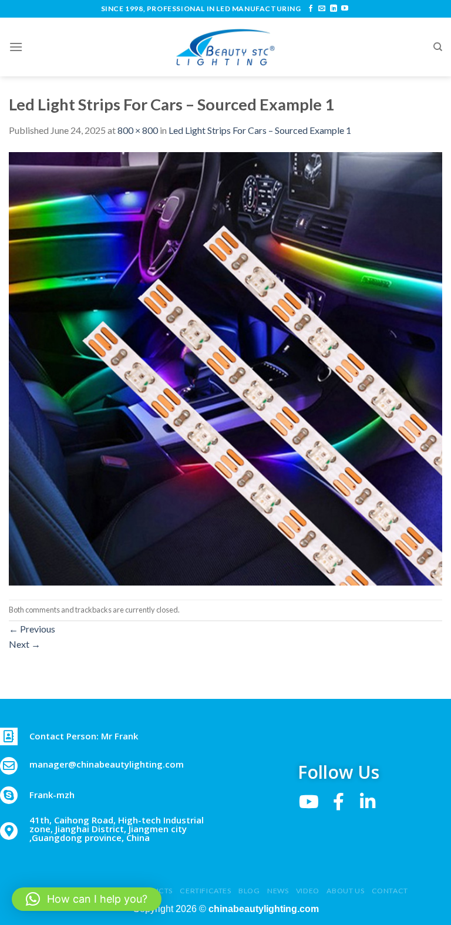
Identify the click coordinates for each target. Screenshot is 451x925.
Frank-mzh (52, 794)
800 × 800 (137, 130)
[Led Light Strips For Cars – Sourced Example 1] (225, 367)
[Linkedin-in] (367, 801)
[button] (86, 899)
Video (307, 890)
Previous (32, 628)
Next (25, 644)
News (277, 890)
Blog (249, 890)
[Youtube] (309, 801)
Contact (390, 890)
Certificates (205, 890)
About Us (345, 890)
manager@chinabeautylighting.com (106, 764)
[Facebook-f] (338, 801)
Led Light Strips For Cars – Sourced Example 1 (260, 130)
